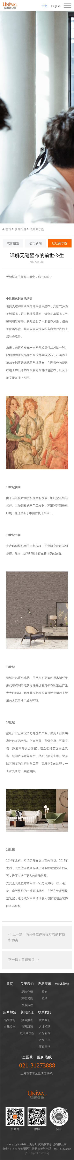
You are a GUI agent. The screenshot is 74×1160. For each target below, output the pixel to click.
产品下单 (44, 1040)
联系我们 (44, 1012)
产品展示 (44, 984)
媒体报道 (13, 243)
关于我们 (27, 984)
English (55, 6)
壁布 (44, 991)
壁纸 (44, 998)
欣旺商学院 (37, 229)
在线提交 (9, 1026)
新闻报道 (20, 229)
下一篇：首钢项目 (21, 959)
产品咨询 (44, 1033)
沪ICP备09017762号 (37, 1153)
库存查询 (44, 1046)
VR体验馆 (62, 984)
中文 (44, 6)
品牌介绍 (27, 991)
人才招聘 (44, 1026)
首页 (8, 229)
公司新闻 (35, 243)
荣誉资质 (27, 998)
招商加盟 (9, 1012)
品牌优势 (9, 1020)
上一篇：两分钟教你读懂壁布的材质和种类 (36, 937)
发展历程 (27, 1005)
